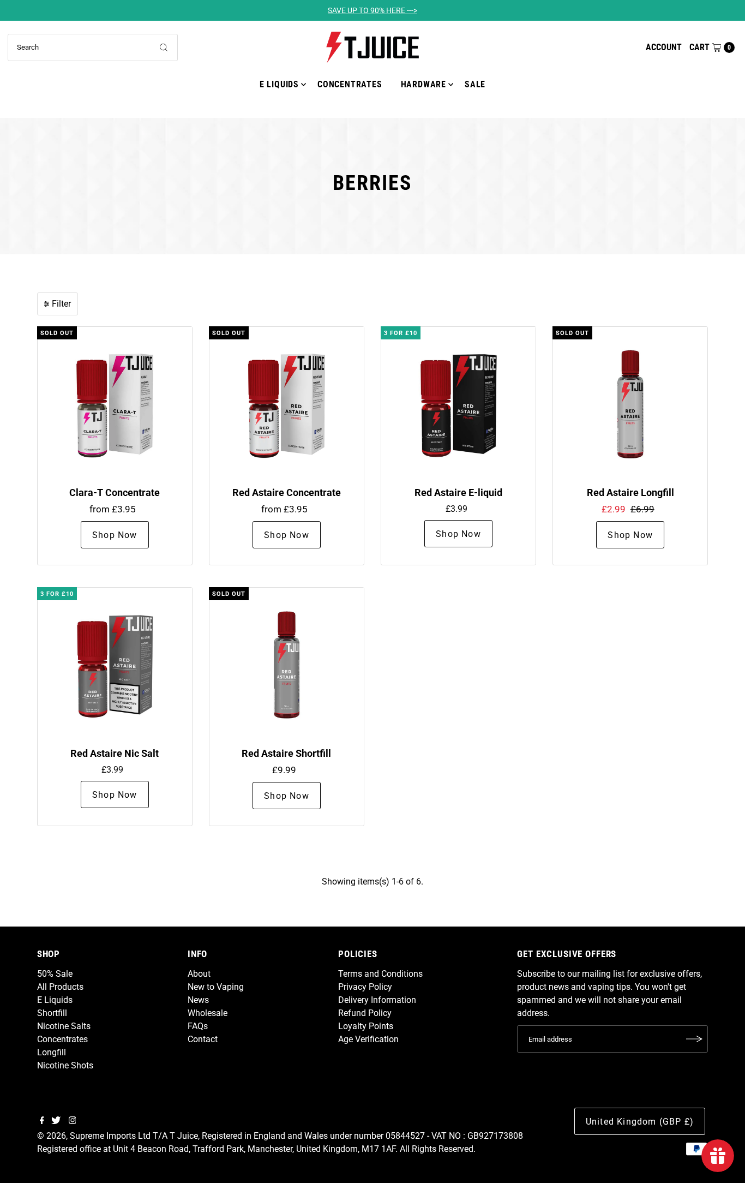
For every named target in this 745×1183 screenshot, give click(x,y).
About (199, 974)
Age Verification (368, 1039)
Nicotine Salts (64, 1026)
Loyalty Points (365, 1026)
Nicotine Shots (65, 1065)
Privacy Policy (365, 987)
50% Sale (55, 974)
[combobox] (93, 47)
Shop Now (114, 535)
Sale (475, 84)
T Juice (184, 1136)
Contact (203, 1039)
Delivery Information (377, 1000)
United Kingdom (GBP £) (640, 1121)
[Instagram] (72, 1121)
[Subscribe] (694, 1039)
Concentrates (349, 84)
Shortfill (52, 1013)
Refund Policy (365, 1013)
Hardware (423, 84)
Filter (61, 303)
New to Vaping (216, 987)
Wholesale (207, 1013)
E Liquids (279, 84)
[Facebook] (42, 1121)
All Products (60, 987)
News (198, 1000)
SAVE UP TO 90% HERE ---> (372, 10)
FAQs (198, 1026)
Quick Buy (114, 403)
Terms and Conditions (380, 974)
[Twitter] (56, 1121)
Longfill (51, 1052)
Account (664, 47)
